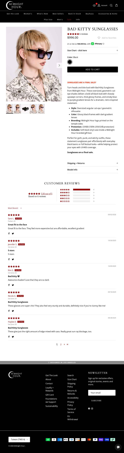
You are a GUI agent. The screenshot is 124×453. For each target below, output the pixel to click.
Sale (69, 19)
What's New (42, 14)
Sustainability (52, 406)
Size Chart (72, 379)
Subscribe (96, 400)
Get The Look (52, 375)
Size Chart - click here (77, 50)
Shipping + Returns (76, 163)
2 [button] (60, 344)
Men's (60, 19)
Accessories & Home (107, 14)
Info (78, 19)
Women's (28, 14)
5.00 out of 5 (46, 193)
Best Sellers (58, 14)
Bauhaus (90, 14)
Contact (49, 383)
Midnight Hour (19, 446)
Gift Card (50, 394)
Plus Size (48, 19)
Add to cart (93, 69)
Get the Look (13, 14)
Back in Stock (74, 14)
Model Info (72, 169)
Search (70, 375)
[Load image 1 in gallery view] (34, 64)
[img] (14, 215)
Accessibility (72, 397)
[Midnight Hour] (14, 5)
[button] (73, 34)
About (48, 379)
